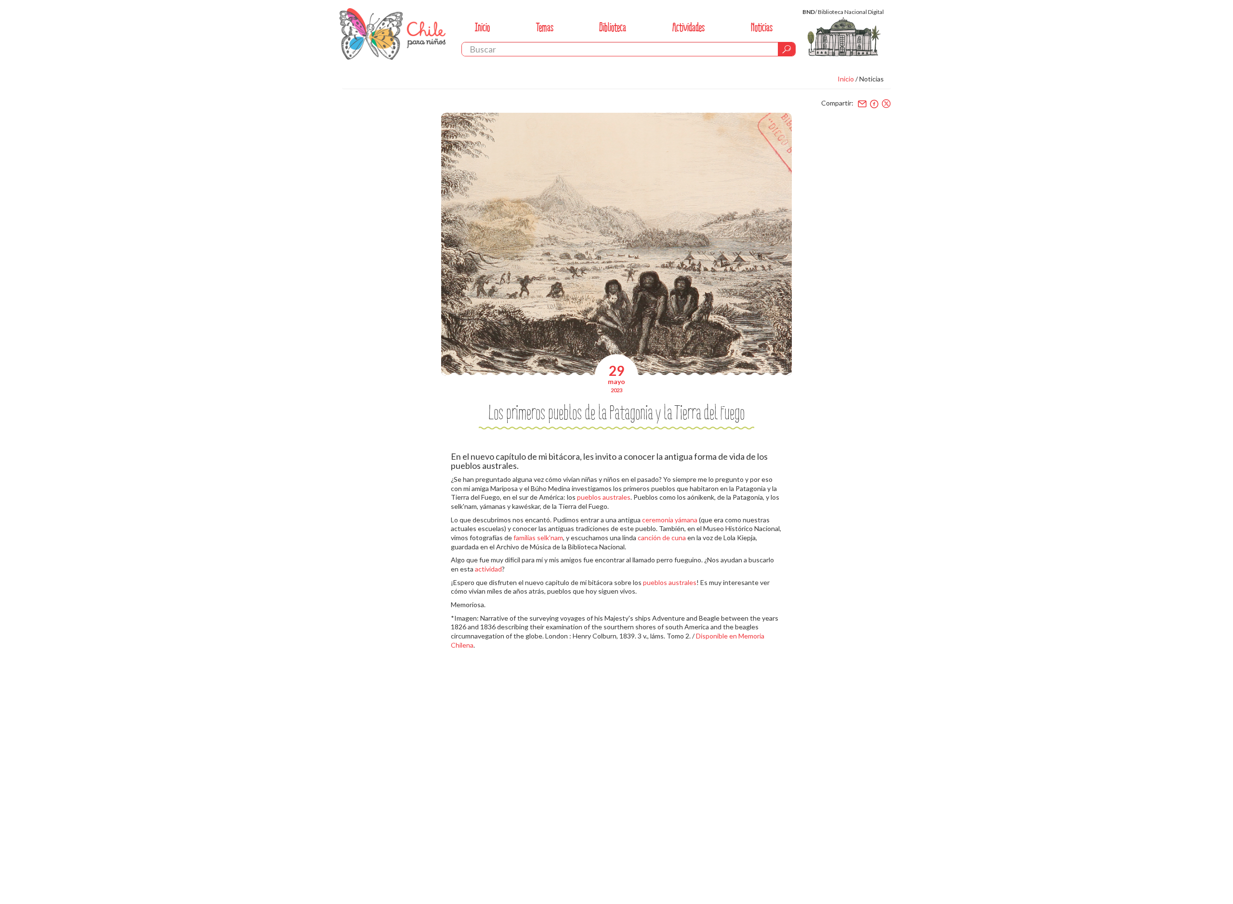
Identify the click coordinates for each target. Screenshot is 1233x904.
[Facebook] (874, 103)
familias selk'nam (538, 537)
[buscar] (786, 49)
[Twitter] (886, 103)
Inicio (482, 27)
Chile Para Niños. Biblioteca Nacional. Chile (393, 34)
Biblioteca (612, 27)
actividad (488, 569)
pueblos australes (603, 497)
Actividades (688, 27)
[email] (862, 103)
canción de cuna (662, 537)
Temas (544, 27)
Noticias (762, 27)
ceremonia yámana (669, 520)
